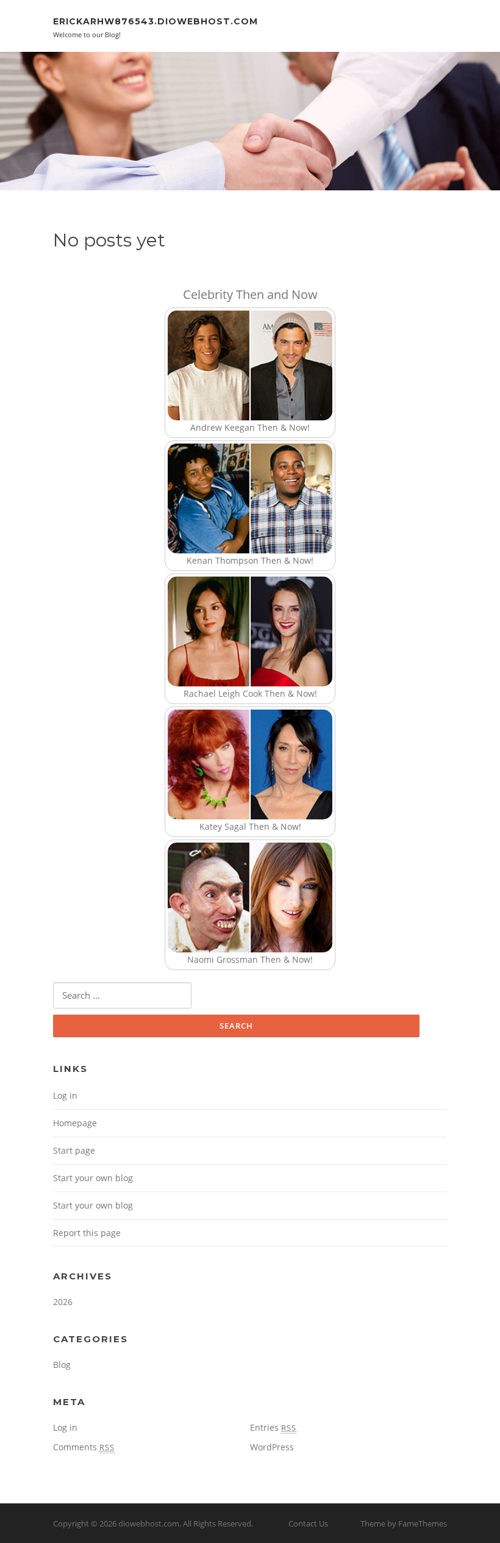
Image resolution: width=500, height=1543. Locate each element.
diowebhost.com (148, 1523)
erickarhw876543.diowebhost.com (155, 21)
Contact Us (308, 1523)
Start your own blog (93, 1178)
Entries (273, 1427)
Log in (65, 1095)
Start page (74, 1150)
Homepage (75, 1123)
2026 (63, 1301)
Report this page (87, 1233)
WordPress (272, 1447)
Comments (84, 1447)
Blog (62, 1364)
